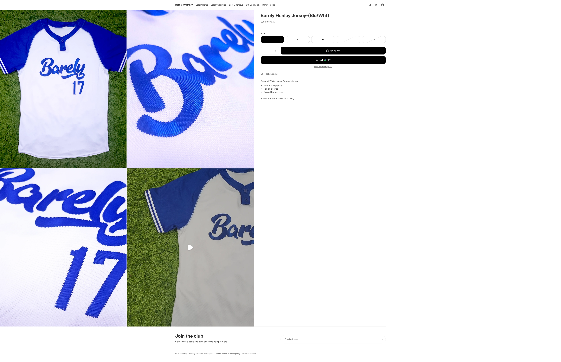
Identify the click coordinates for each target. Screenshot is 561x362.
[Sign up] (381, 339)
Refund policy (221, 354)
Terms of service (249, 354)
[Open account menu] (376, 5)
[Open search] (370, 5)
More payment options (323, 67)
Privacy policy (234, 354)
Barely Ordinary (188, 354)
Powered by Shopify (204, 354)
